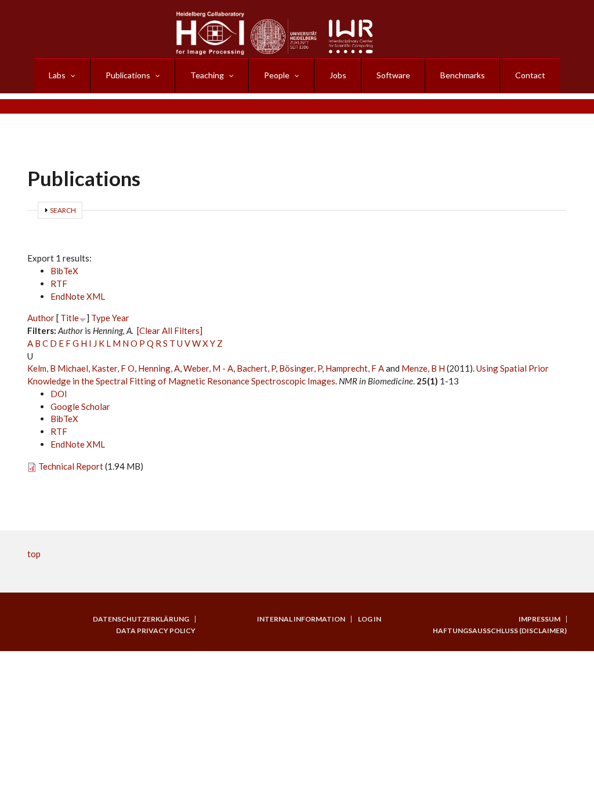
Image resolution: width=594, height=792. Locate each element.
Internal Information (301, 619)
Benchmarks (462, 75)
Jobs (337, 75)
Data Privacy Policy (155, 630)
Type (100, 318)
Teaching (207, 75)
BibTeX (64, 271)
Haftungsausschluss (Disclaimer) (500, 630)
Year (120, 318)
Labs (57, 75)
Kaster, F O (113, 368)
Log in (369, 619)
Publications (128, 75)
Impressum (539, 619)
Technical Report (70, 466)
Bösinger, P (300, 368)
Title (69, 318)
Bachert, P (256, 368)
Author (41, 318)
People (276, 75)
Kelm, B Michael (57, 368)
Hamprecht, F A (354, 368)
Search (63, 210)
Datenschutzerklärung (141, 619)
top (34, 553)
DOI (58, 393)
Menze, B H (423, 368)
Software (393, 75)
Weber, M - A (208, 368)
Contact (530, 75)
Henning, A (159, 368)
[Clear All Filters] (169, 330)
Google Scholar (80, 406)
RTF (58, 283)
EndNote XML (77, 296)
